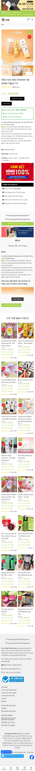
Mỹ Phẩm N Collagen (8, 725)
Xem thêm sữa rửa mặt (11, 305)
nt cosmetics (5, 160)
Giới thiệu (4, 687)
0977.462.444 (17, 12)
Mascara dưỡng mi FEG (25, 380)
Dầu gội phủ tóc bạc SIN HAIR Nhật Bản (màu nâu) (25, 611)
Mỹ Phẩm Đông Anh (7, 719)
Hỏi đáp (3, 708)
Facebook (7, 752)
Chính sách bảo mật (7, 695)
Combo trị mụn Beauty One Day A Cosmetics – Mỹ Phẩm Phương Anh (25, 419)
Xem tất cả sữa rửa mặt (17, 223)
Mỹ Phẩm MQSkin (7, 715)
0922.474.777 (17, 665)
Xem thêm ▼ (17, 299)
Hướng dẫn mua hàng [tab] (17, 246)
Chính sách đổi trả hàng (9, 690)
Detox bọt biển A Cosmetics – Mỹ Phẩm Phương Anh (8, 458)
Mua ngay (6, 103)
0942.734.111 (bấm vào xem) (13, 756)
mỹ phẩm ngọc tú (24, 158)
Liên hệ (3, 698)
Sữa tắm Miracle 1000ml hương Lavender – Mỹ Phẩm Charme (8, 497)
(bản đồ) (30, 14)
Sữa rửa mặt (13, 154)
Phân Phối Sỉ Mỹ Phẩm (15, 752)
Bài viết (3, 701)
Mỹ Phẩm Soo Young (8, 722)
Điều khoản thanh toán (8, 711)
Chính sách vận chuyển (8, 693)
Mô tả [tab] (17, 240)
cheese (10, 158)
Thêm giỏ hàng (17, 98)
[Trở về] (2, 24)
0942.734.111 (8, 12)
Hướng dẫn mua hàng (8, 705)
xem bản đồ (5, 661)
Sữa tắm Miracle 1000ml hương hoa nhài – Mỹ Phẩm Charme (8, 343)
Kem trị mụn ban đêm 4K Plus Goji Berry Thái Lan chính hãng (9, 536)
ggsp (15, 158)
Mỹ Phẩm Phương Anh (8, 718)
